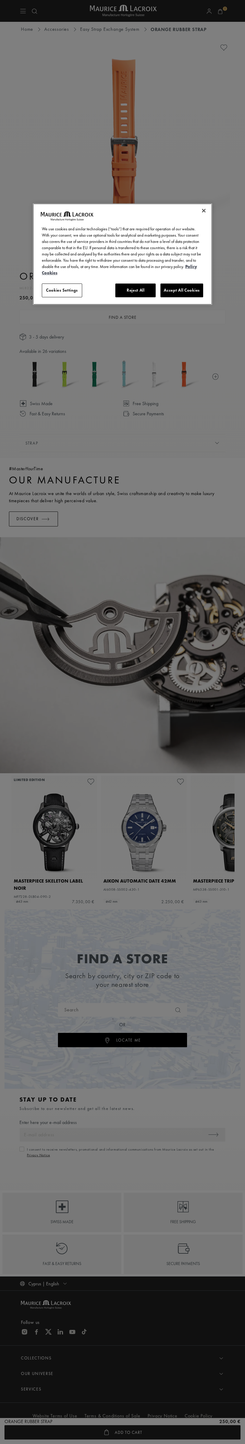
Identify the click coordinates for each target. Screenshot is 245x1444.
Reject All (136, 290)
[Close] (203, 210)
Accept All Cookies (182, 290)
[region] (122, 254)
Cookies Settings (62, 290)
